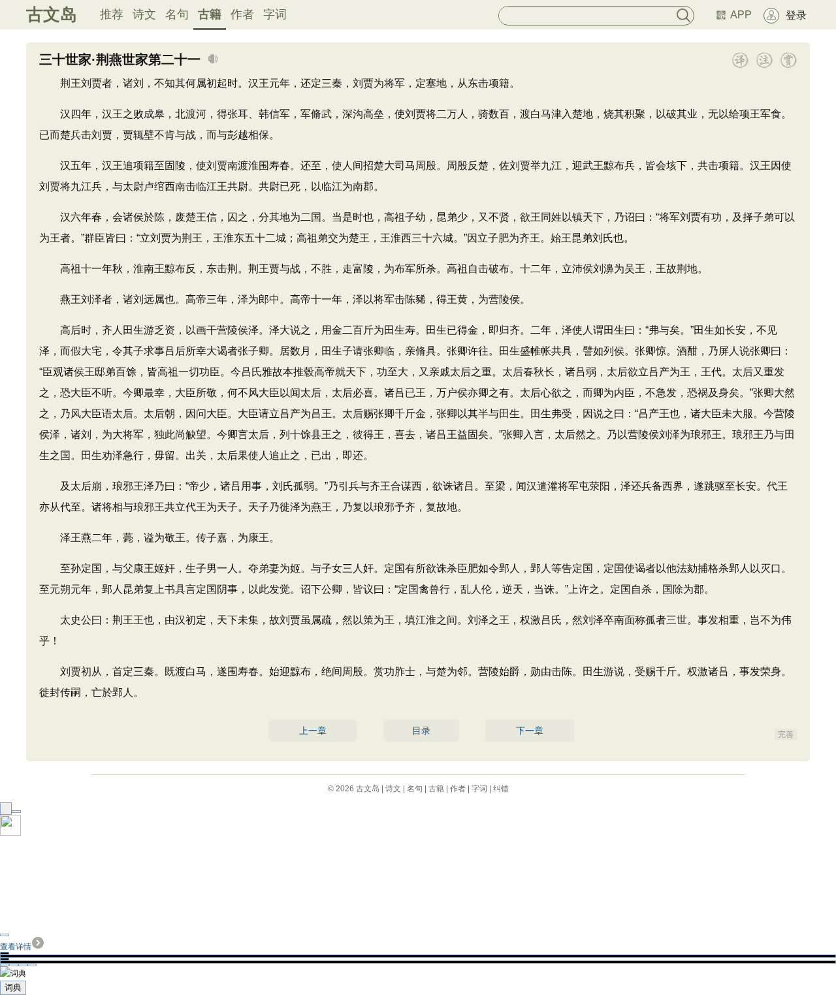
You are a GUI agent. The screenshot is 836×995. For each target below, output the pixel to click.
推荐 (111, 14)
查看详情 (15, 946)
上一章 (313, 730)
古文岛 (51, 14)
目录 (421, 730)
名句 (177, 14)
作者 (242, 14)
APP (741, 14)
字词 (275, 14)
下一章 (529, 730)
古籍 (209, 14)
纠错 (501, 788)
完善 (786, 734)
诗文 (144, 14)
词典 (13, 987)
